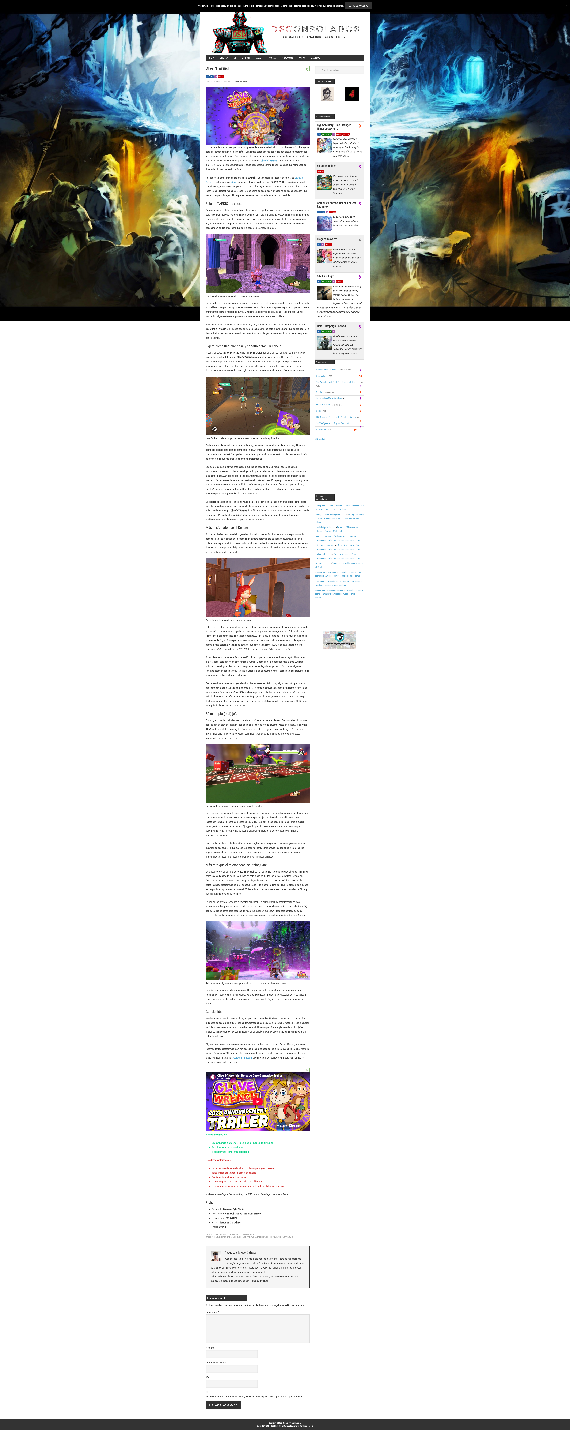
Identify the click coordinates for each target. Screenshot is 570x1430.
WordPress (303, 1426)
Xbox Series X (326, 134)
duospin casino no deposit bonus (329, 590)
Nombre (210, 1347)
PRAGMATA (321, 429)
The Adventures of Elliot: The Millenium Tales (335, 382)
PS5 (212, 77)
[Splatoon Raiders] (325, 183)
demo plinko (320, 505)
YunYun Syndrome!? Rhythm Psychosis (333, 423)
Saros (318, 411)
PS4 (208, 77)
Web (208, 1377)
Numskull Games (275, 1237)
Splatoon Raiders (327, 166)
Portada (247, 1234)
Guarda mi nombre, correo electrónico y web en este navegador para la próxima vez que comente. (254, 1396)
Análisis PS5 (221, 1237)
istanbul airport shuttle (324, 527)
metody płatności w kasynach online (330, 514)
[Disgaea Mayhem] (325, 256)
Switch (220, 77)
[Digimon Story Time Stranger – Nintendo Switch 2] (325, 146)
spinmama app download (325, 572)
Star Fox (319, 392)
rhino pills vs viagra (323, 536)
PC (216, 77)
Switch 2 (346, 134)
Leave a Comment (241, 82)
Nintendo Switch (234, 1234)
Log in (311, 1426)
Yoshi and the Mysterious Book (329, 398)
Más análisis (320, 439)
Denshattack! (322, 376)
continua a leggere (323, 554)
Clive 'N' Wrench (232, 1237)
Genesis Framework (291, 1426)
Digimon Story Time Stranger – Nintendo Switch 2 (335, 126)
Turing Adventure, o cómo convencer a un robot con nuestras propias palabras (339, 518)
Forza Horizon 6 (323, 404)
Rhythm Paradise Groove (326, 369)
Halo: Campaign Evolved (331, 326)
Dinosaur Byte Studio (241, 1057)
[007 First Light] (325, 293)
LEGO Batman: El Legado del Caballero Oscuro (336, 417)
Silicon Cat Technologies (292, 1423)
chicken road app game (325, 545)
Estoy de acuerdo (358, 6)
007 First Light (325, 276)
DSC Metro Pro (276, 1426)
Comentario (212, 1312)
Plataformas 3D (288, 1237)
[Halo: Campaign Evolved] (325, 343)
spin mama (319, 581)
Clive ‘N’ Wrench (269, 160)
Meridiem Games (262, 1237)
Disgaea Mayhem (327, 239)
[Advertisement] (340, 467)
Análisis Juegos (221, 1234)
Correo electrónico (216, 1362)
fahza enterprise (322, 563)
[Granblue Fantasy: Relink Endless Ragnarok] (325, 224)
